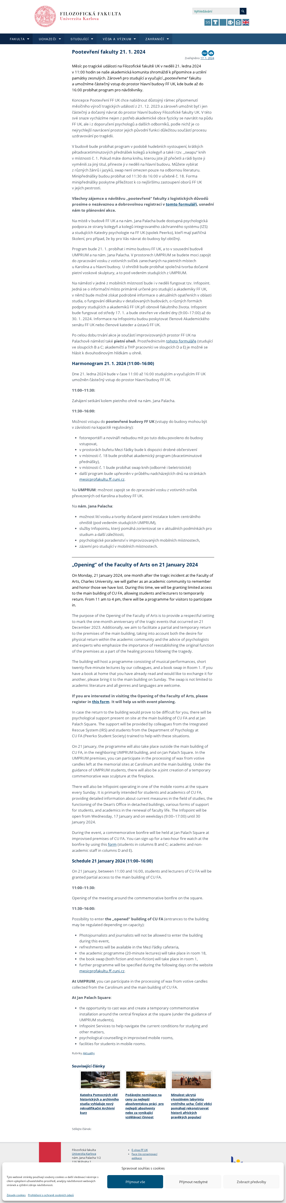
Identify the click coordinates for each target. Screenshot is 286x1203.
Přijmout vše (135, 1182)
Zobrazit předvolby (251, 1182)
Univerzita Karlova (84, 1154)
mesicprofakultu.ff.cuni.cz (101, 479)
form (112, 844)
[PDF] (205, 52)
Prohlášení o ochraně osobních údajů (51, 1195)
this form (100, 701)
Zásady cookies (16, 1195)
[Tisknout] (211, 52)
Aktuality (89, 1053)
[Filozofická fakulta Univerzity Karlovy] (78, 16)
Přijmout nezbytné (193, 1182)
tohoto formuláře (181, 341)
